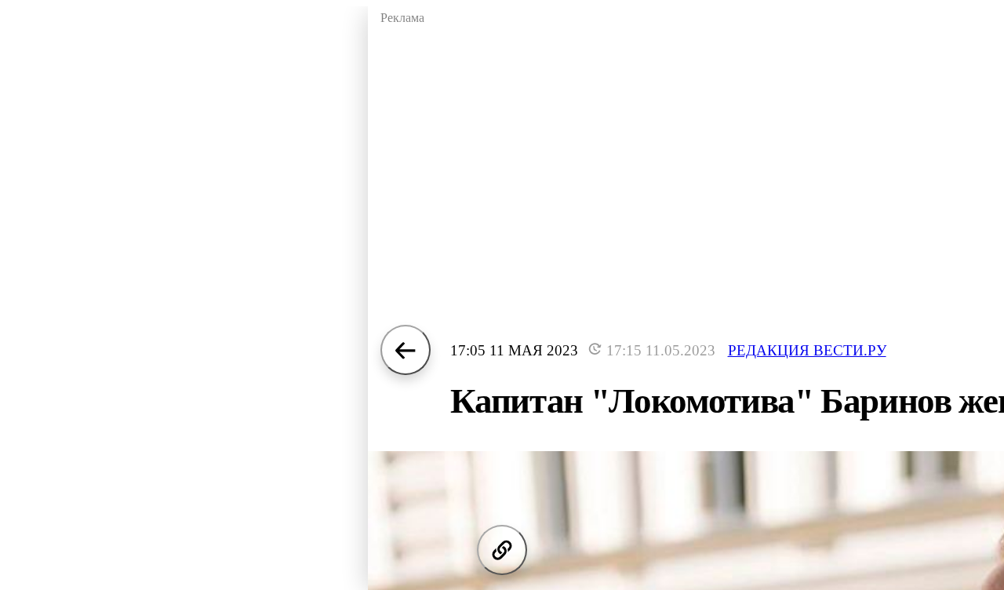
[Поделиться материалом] (502, 550)
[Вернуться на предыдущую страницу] (405, 350)
